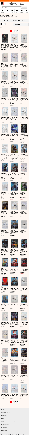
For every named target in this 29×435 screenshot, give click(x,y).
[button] (1, 3)
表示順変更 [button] (17, 24)
